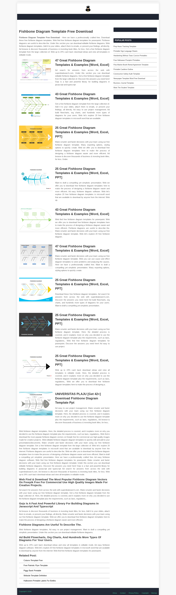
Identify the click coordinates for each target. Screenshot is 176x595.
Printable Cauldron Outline (123, 69)
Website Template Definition (35, 575)
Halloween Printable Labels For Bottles (40, 581)
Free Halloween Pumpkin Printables (127, 60)
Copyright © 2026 (25, 591)
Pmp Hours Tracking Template (125, 46)
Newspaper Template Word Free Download (129, 78)
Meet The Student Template (124, 88)
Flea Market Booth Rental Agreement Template (131, 65)
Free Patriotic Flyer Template (36, 565)
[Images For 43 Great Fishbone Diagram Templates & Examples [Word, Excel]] (36, 104)
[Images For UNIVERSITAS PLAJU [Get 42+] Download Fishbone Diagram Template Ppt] (36, 404)
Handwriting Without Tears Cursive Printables (130, 56)
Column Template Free (33, 560)
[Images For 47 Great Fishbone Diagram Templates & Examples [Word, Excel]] (36, 70)
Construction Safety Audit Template (127, 74)
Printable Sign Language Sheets (125, 51)
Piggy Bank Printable (32, 570)
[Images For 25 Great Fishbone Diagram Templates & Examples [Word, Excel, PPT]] (36, 138)
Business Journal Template (124, 83)
